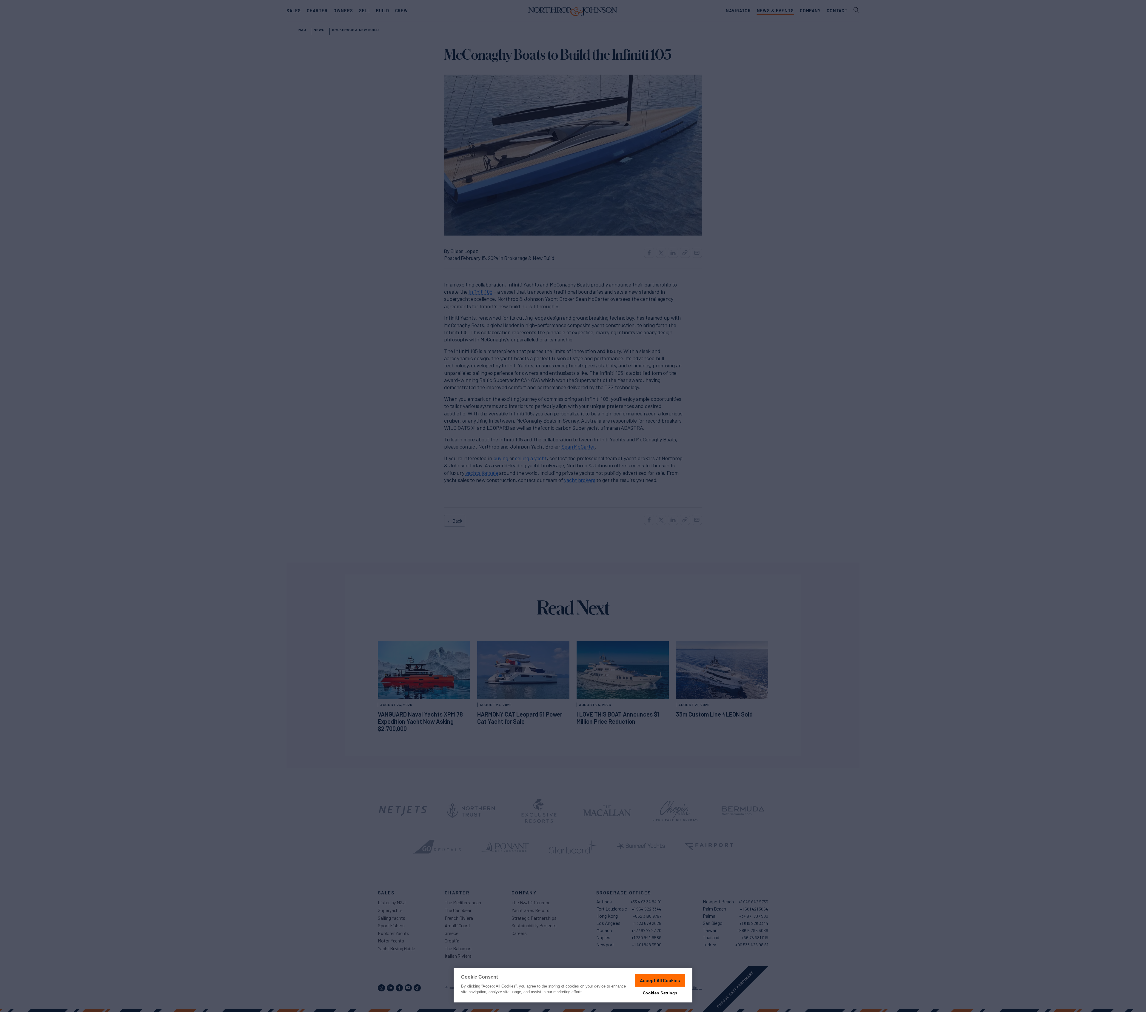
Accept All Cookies (660, 980)
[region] (573, 985)
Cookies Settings (660, 993)
